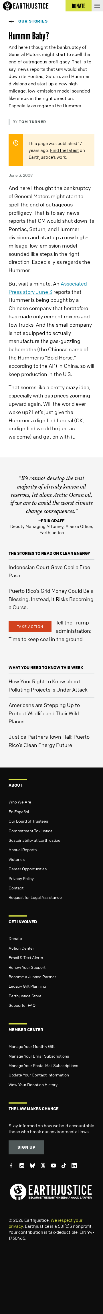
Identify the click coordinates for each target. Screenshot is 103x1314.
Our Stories (33, 21)
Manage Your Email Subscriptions (39, 1055)
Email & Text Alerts (26, 957)
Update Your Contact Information (39, 1074)
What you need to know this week (46, 667)
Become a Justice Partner (32, 976)
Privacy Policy (21, 878)
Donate (15, 938)
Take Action (30, 626)
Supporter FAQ (22, 1005)
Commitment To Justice (31, 830)
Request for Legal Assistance (35, 897)
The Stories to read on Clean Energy (49, 553)
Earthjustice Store (25, 995)
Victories (17, 859)
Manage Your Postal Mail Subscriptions (43, 1065)
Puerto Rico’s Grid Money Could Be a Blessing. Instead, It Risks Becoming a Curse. (51, 599)
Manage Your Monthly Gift (32, 1046)
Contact (16, 887)
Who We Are (20, 801)
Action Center (21, 948)
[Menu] (97, 5)
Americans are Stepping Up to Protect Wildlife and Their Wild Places (44, 713)
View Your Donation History (33, 1084)
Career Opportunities (28, 868)
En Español (19, 811)
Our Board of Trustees (28, 820)
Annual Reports (23, 849)
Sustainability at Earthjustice (34, 840)
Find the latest (64, 150)
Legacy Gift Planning (27, 985)
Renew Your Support (27, 967)
